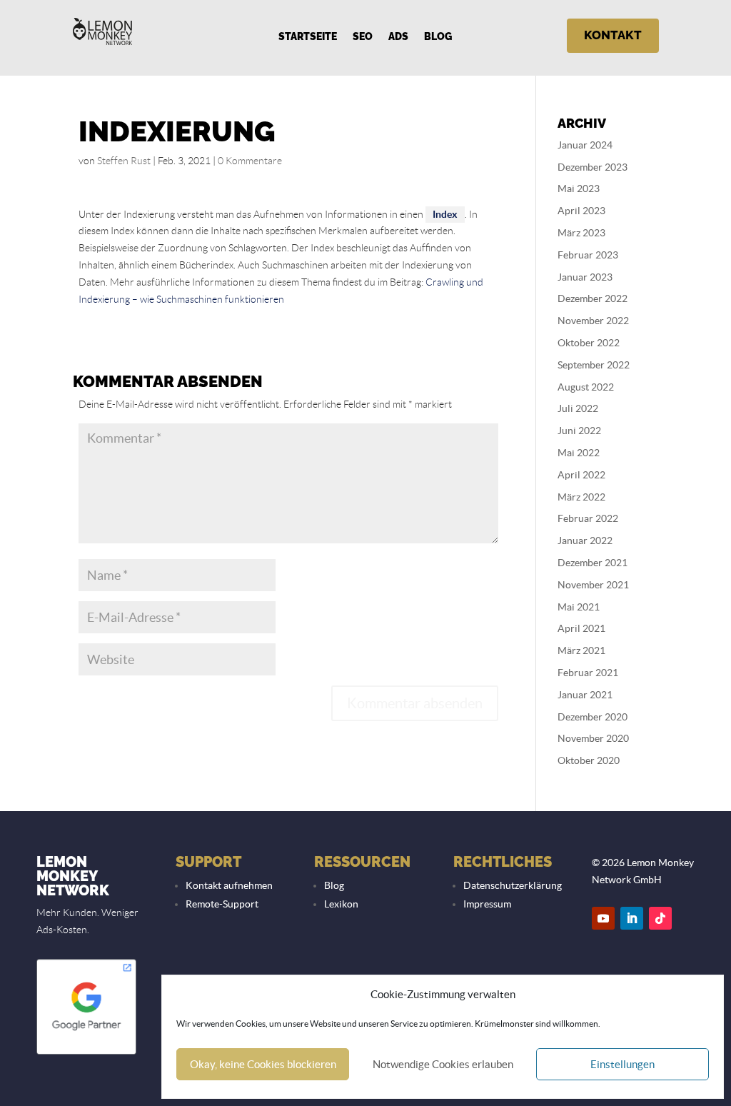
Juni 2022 (579, 430)
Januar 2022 (585, 540)
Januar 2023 (585, 277)
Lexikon (341, 904)
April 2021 (581, 628)
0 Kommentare (250, 160)
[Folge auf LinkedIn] (631, 918)
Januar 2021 (585, 694)
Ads (398, 36)
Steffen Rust (124, 160)
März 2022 (581, 497)
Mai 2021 (579, 607)
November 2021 (593, 584)
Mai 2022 (579, 452)
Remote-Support (222, 904)
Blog (438, 36)
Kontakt (613, 35)
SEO (363, 36)
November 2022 (593, 320)
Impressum (487, 904)
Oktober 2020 (589, 760)
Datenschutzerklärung (512, 885)
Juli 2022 (578, 408)
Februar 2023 (588, 255)
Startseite (307, 36)
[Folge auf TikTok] (660, 918)
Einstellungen (622, 1064)
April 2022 (581, 475)
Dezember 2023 (592, 167)
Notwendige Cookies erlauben (443, 1064)
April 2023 (581, 210)
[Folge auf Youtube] (603, 918)
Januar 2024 (585, 145)
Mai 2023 (579, 188)
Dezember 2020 (592, 717)
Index (445, 214)
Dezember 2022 (592, 298)
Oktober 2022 (589, 342)
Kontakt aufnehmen (229, 885)
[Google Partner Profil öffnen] (86, 1053)
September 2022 (594, 365)
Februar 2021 (588, 672)
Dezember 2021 (592, 562)
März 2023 (581, 232)
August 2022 (586, 387)
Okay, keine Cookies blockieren (263, 1064)
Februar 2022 (588, 518)
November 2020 (593, 738)
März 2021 (581, 650)
